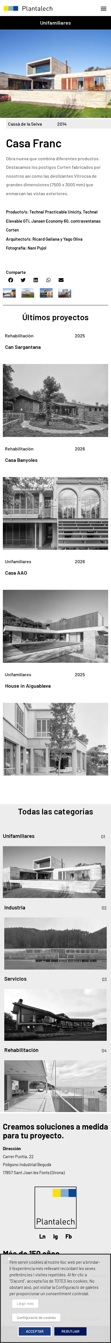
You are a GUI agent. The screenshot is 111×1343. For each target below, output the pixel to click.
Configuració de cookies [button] (36, 1317)
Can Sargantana (23, 347)
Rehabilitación (19, 335)
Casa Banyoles (21, 460)
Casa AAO (16, 572)
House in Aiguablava (28, 686)
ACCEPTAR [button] (35, 1331)
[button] (103, 8)
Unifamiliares (55, 22)
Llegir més (25, 1303)
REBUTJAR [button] (70, 1331)
